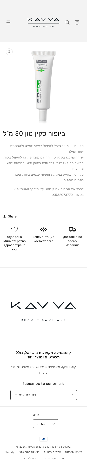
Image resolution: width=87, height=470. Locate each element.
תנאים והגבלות (73, 452)
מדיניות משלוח (35, 458)
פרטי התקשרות (56, 458)
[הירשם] (72, 395)
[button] (8, 22)
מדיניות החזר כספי (29, 452)
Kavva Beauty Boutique (41, 446)
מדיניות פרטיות (52, 452)
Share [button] (12, 216)
